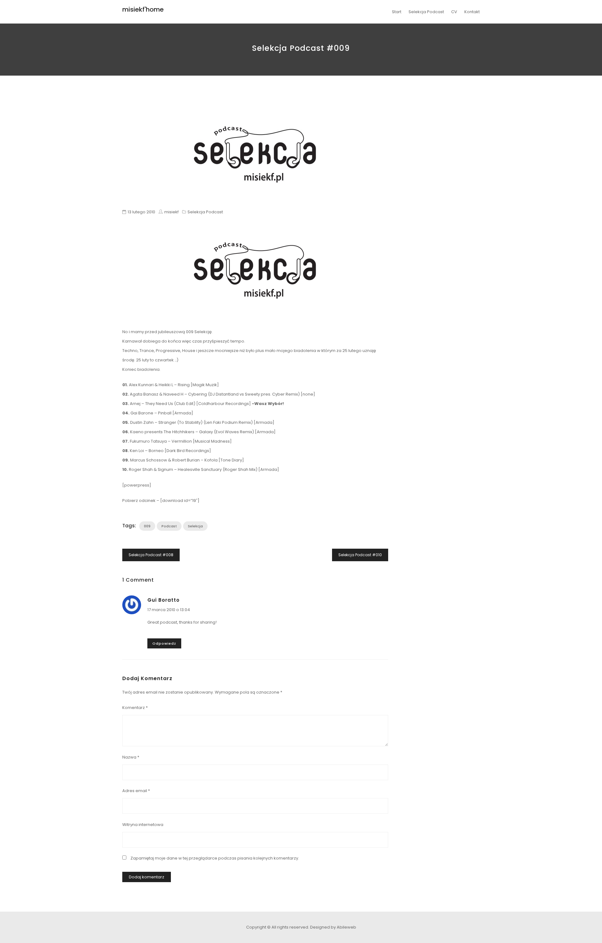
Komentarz (135, 708)
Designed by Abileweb (333, 927)
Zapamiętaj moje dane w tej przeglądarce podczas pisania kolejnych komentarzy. (214, 858)
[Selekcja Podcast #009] (255, 154)
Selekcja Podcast (426, 12)
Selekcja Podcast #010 (360, 554)
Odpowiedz (164, 643)
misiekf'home (143, 9)
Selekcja (195, 526)
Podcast (169, 526)
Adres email (136, 791)
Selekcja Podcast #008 (151, 554)
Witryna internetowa (142, 825)
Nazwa (130, 757)
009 (147, 526)
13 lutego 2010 (141, 212)
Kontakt (472, 12)
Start (396, 12)
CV (454, 12)
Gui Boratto (163, 600)
